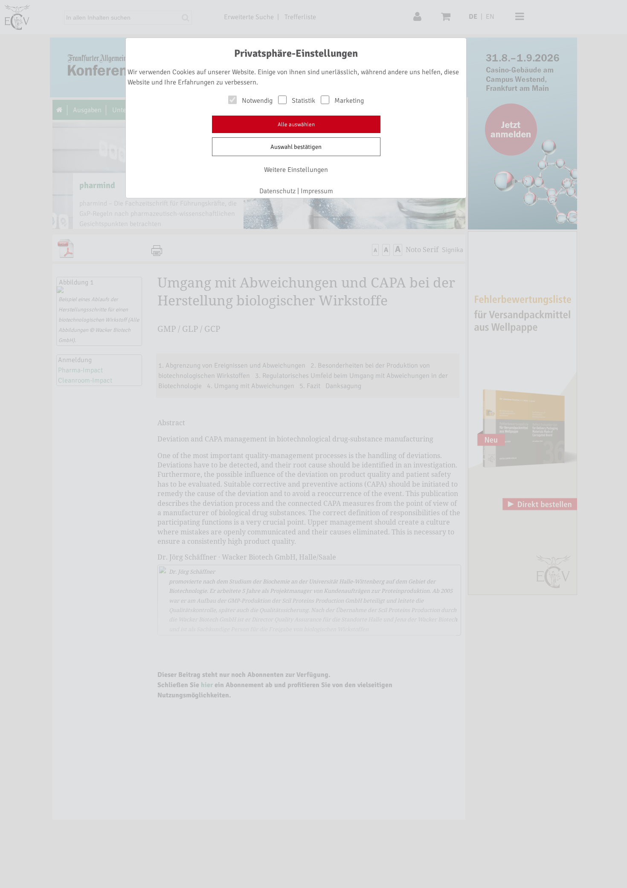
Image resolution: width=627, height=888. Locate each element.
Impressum (317, 191)
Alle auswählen (296, 124)
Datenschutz (277, 191)
